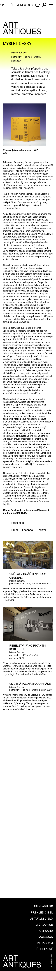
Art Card (46, 930)
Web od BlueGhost (51, 961)
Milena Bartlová (19, 52)
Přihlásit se (43, 906)
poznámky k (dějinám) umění (25, 56)
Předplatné (44, 949)
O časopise (44, 924)
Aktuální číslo (41, 918)
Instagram (45, 943)
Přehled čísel (42, 912)
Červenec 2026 (22, 5)
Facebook (45, 937)
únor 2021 (16, 60)
